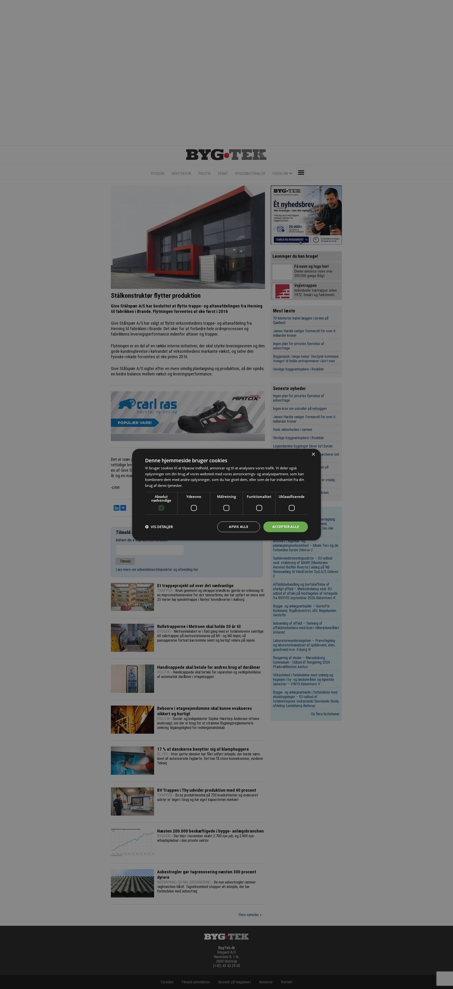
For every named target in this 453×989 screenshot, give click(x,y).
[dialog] (226, 494)
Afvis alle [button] (238, 526)
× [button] (313, 454)
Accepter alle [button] (285, 526)
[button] (159, 526)
